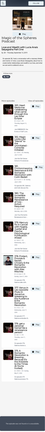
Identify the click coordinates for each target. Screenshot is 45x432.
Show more (8, 73)
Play (24, 34)
